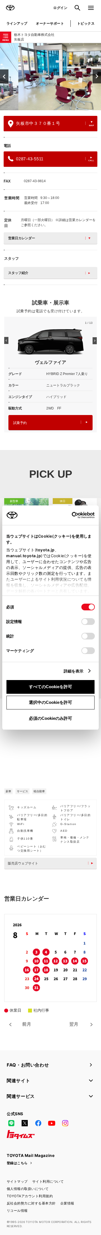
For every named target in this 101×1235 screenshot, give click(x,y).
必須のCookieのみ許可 (50, 718)
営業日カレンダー (21, 238)
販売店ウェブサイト (23, 863)
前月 (26, 1024)
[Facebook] (38, 1123)
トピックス (86, 23)
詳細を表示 (74, 671)
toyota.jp (45, 549)
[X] (24, 1123)
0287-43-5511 (29, 158)
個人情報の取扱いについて (28, 1189)
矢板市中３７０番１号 (38, 123)
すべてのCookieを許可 (50, 686)
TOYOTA (10, 7)
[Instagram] (65, 1123)
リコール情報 (17, 1210)
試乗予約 (20, 423)
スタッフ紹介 (18, 273)
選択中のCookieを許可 (50, 702)
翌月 (73, 1024)
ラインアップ (16, 23)
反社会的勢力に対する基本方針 (31, 1203)
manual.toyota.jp (23, 555)
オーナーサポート (50, 23)
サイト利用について (48, 1181)
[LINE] (11, 1123)
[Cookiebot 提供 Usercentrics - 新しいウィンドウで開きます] (70, 515)
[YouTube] (51, 1123)
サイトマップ (17, 1181)
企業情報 (67, 1203)
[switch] (88, 621)
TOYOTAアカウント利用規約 (30, 1196)
